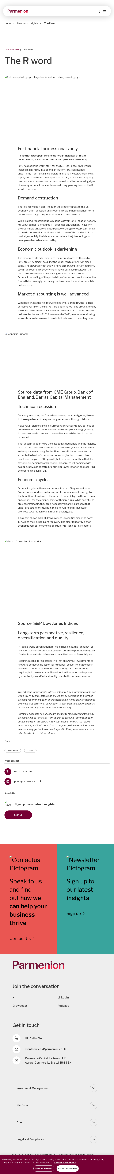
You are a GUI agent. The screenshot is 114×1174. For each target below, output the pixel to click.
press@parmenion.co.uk (28, 781)
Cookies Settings (44, 1168)
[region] (57, 1164)
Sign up (18, 814)
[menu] (105, 11)
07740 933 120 (23, 771)
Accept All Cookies (67, 1168)
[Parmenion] (17, 11)
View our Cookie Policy (65, 1162)
